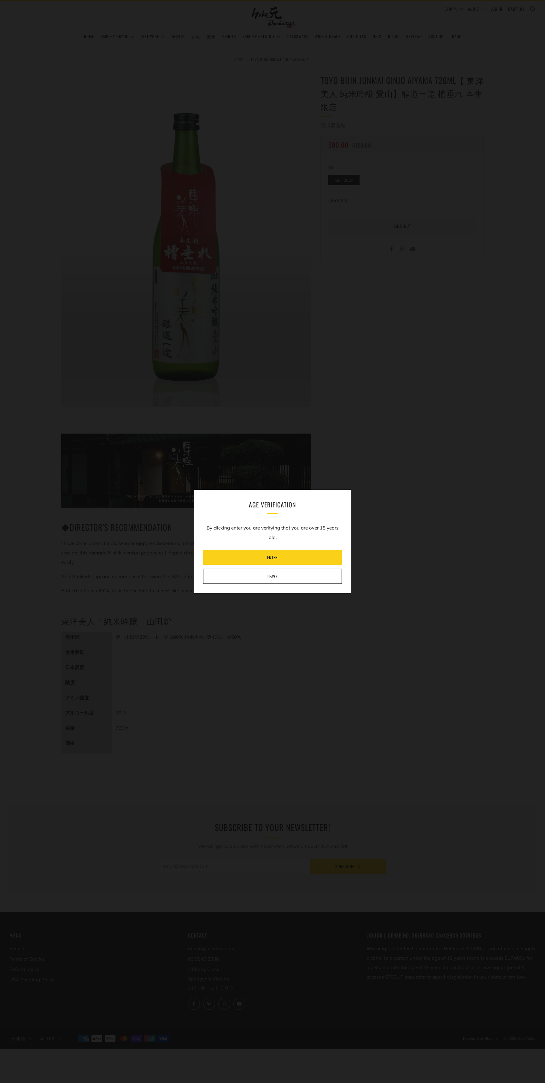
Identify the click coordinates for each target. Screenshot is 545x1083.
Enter (272, 557)
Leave (272, 576)
